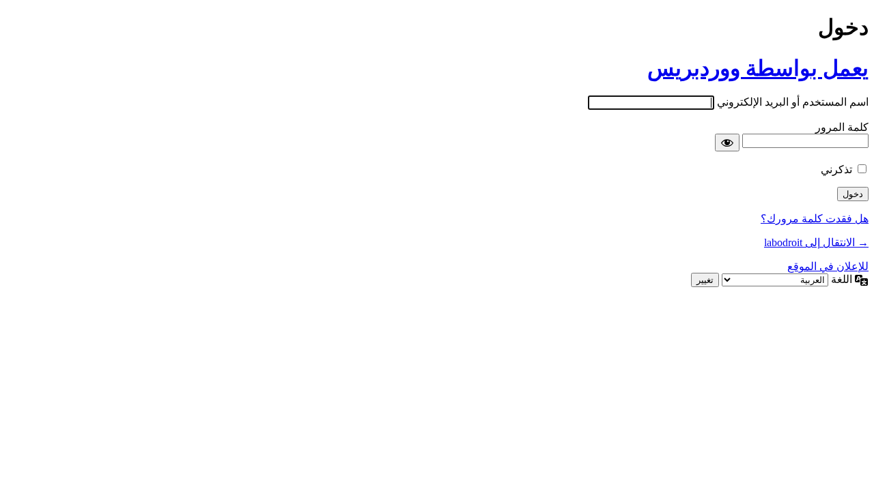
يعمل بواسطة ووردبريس (758, 68)
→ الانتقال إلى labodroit (816, 242)
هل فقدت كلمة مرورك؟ (815, 218)
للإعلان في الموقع (828, 266)
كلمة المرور (842, 127)
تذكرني (836, 169)
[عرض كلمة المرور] (727, 142)
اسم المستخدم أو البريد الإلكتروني (793, 102)
